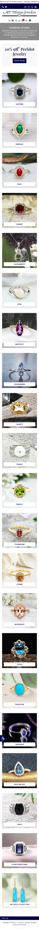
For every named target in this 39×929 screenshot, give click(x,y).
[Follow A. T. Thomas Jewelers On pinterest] (32, 7)
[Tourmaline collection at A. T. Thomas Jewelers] (19, 530)
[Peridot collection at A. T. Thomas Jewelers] (19, 490)
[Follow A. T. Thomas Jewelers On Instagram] (25, 7)
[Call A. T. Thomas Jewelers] (3, 7)
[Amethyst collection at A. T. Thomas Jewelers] (19, 330)
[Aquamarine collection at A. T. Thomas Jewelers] (19, 370)
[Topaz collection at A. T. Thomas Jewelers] (19, 650)
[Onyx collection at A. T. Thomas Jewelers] (19, 810)
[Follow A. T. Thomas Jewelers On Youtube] (35, 7)
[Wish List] (26, 21)
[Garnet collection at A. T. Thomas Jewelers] (19, 210)
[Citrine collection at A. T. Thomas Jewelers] (19, 570)
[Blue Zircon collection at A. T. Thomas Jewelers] (19, 770)
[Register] (15, 21)
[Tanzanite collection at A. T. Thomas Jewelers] (19, 730)
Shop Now (19, 60)
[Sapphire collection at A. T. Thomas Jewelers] (19, 90)
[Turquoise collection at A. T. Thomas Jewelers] (19, 690)
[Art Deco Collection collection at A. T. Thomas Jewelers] (19, 890)
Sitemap (23, 925)
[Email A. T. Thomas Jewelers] (6, 7)
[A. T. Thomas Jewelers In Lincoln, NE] (19, 13)
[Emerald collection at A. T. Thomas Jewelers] (19, 130)
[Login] (19, 21)
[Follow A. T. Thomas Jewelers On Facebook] (28, 7)
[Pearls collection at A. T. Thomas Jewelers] (19, 450)
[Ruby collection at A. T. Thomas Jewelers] (19, 170)
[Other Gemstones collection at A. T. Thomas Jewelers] (19, 850)
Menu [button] (4, 918)
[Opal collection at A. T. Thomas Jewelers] (19, 290)
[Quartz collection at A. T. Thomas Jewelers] (19, 410)
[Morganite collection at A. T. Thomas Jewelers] (19, 610)
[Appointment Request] (12, 21)
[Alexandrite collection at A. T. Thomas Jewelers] (19, 250)
